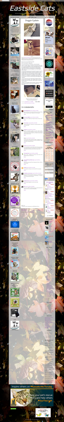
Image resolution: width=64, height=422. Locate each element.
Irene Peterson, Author (49, 317)
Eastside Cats (32, 8)
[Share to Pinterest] (39, 101)
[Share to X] (37, 101)
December (48, 265)
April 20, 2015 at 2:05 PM (33, 180)
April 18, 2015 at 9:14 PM (31, 167)
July (47, 272)
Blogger (37, 419)
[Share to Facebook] (38, 101)
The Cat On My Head (49, 132)
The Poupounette (49, 127)
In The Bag (51, 231)
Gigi (24, 186)
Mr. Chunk (48, 277)
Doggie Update (49, 285)
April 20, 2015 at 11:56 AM (37, 173)
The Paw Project (47, 325)
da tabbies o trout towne (28, 173)
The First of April (49, 292)
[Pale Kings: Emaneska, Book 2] (46, 207)
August (48, 270)
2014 (47, 298)
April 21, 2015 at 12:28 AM (30, 186)
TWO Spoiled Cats (49, 122)
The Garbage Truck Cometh (49, 281)
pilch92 (25, 167)
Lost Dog (48, 289)
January (48, 296)
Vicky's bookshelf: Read (49, 183)
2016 (47, 262)
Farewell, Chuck (50, 221)
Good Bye (50, 226)
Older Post (40, 210)
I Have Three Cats (49, 117)
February (48, 295)
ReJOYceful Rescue (27, 57)
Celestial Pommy (50, 242)
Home (32, 210)
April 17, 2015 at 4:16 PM (34, 110)
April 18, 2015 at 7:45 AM (31, 129)
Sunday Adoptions (49, 288)
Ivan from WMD (27, 117)
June (47, 273)
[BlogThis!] (36, 101)
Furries (25, 145)
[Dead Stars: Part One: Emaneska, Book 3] (46, 202)
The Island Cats (26, 153)
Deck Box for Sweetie (48, 279)
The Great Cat (47, 323)
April (48, 276)
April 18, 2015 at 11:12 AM (30, 138)
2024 (47, 251)
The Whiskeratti (27, 110)
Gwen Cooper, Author (48, 322)
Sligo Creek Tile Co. (48, 319)
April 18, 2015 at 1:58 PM (31, 145)
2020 (47, 257)
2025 (47, 250)
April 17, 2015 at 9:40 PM (34, 117)
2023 (47, 253)
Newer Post (24, 210)
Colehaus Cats (26, 180)
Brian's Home (48, 124)
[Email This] (35, 101)
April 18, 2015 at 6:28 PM (34, 153)
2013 (47, 299)
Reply (25, 114)
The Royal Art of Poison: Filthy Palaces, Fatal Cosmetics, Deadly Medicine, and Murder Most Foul (49, 194)
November (49, 266)
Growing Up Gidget (49, 115)
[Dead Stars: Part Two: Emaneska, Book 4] (46, 186)
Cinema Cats (47, 324)
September (49, 269)
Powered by (46, 109)
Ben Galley (47, 204)
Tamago (25, 129)
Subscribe (49, 106)
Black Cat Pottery (48, 318)
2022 (47, 254)
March (48, 293)
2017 (47, 261)
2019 (47, 258)
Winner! (48, 284)
